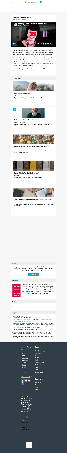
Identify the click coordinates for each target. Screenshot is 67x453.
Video (36, 367)
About (13, 10)
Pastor (37, 387)
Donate (18, 10)
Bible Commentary (40, 351)
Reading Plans (39, 365)
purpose (16, 306)
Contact (24, 370)
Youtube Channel (24, 71)
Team (23, 356)
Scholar (37, 390)
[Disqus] (33, 239)
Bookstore (24, 367)
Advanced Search (25, 377)
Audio (36, 370)
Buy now (24, 296)
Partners (24, 362)
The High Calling (39, 362)
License (24, 365)
